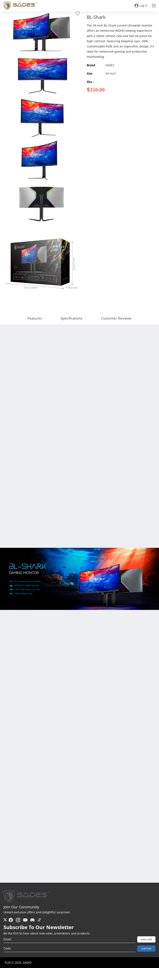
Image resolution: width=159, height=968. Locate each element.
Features (35, 318)
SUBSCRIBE (146, 948)
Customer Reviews (116, 318)
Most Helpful (129, 868)
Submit (141, 852)
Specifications (71, 318)
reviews (10, 868)
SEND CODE (146, 939)
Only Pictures (148, 868)
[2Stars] (29, 788)
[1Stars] (27, 788)
